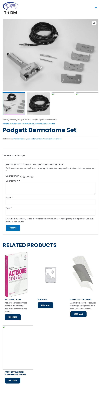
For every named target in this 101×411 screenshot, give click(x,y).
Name (9, 197)
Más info (45, 305)
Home (5, 120)
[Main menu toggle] (95, 8)
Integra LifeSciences (26, 120)
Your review (13, 180)
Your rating (12, 176)
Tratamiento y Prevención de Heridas (38, 124)
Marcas (12, 120)
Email (9, 208)
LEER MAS (12, 317)
